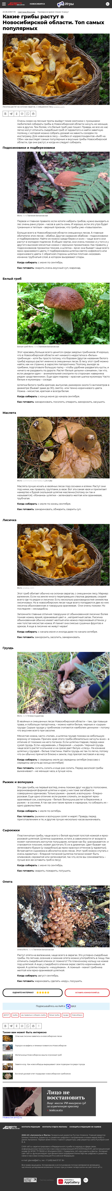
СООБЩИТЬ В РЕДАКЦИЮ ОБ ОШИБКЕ (85, 1127)
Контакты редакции (31, 1127)
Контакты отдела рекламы (54, 1127)
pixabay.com (59, 107)
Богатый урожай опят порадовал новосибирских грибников (43, 1074)
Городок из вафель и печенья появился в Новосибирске (40, 1045)
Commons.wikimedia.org (34, 481)
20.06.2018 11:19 (9, 12)
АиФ (25, 216)
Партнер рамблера (47, 1180)
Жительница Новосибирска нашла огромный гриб (38, 1055)
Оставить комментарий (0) (87, 993)
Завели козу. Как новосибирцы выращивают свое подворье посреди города (50, 1064)
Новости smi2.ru (12, 1117)
